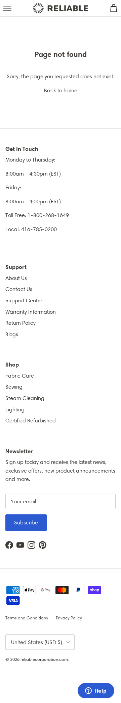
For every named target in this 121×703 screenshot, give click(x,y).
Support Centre (23, 300)
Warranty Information (30, 312)
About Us (16, 278)
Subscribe (26, 522)
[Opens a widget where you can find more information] (95, 691)
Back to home (60, 90)
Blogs (11, 334)
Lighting (15, 409)
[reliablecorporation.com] (60, 8)
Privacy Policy (69, 617)
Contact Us (18, 289)
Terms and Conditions (26, 617)
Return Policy (20, 323)
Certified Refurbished (30, 420)
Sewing (14, 387)
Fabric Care (19, 376)
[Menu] (7, 8)
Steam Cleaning (24, 398)
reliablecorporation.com (44, 659)
